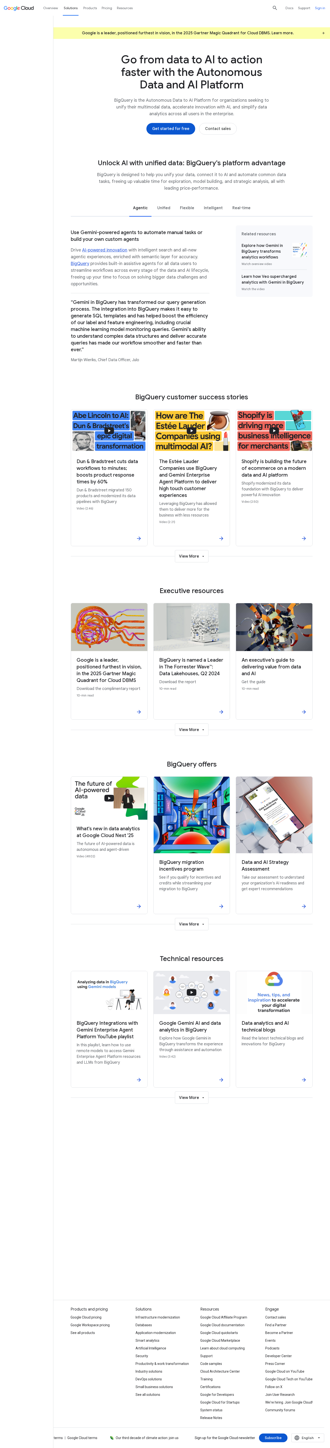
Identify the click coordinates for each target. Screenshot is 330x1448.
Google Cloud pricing (86, 1317)
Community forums (280, 1410)
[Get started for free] (170, 129)
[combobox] (307, 1438)
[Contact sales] (218, 129)
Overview (50, 8)
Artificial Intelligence (151, 1348)
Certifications (210, 1387)
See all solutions (148, 1395)
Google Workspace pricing (90, 1325)
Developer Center (278, 1356)
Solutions (71, 8)
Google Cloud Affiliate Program (223, 1317)
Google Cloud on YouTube (284, 1371)
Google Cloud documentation (222, 1325)
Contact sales (275, 1317)
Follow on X (273, 1387)
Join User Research (280, 1395)
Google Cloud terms (82, 1438)
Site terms (55, 1438)
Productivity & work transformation (162, 1364)
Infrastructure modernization (158, 1317)
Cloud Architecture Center (220, 1371)
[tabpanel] (192, 297)
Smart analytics (147, 1340)
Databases (144, 1325)
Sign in (320, 8)
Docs (289, 8)
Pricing (107, 8)
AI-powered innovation (104, 250)
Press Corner (275, 1364)
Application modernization (156, 1333)
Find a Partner (276, 1325)
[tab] (140, 207)
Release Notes (211, 1418)
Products (90, 8)
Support (304, 8)
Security (142, 1356)
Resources (125, 8)
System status (211, 1410)
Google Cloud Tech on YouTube (289, 1379)
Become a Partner (279, 1333)
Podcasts (272, 1348)
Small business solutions (154, 1387)
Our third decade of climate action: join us (147, 1438)
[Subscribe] (273, 1438)
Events (270, 1340)
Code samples (211, 1364)
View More (189, 556)
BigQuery (80, 263)
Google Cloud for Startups (220, 1402)
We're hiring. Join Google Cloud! (289, 1402)
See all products (83, 1333)
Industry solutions (149, 1371)
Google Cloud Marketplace (220, 1340)
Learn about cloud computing (222, 1348)
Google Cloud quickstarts (219, 1333)
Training (206, 1379)
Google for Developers (217, 1395)
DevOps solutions (149, 1379)
